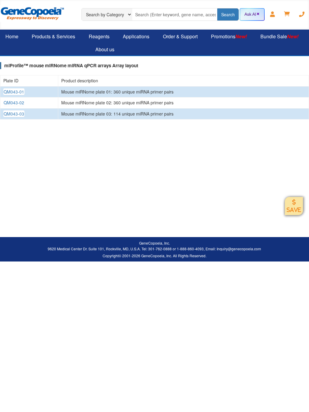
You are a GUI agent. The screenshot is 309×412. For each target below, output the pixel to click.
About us (104, 49)
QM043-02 (14, 103)
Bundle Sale (279, 36)
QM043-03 (14, 114)
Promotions (229, 36)
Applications (136, 36)
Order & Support (180, 36)
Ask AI (250, 14)
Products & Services (53, 36)
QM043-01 (14, 92)
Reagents (99, 36)
